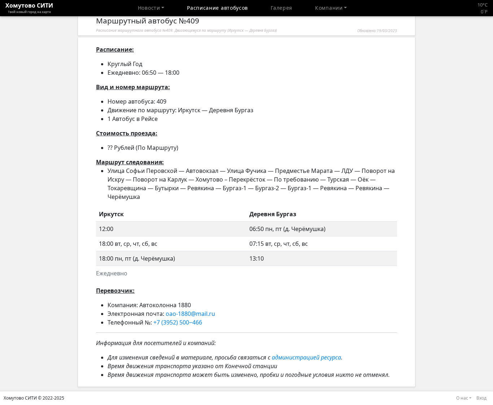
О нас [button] (462, 398)
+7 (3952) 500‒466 (177, 322)
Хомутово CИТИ (29, 7)
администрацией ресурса (306, 357)
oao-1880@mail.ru (190, 314)
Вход (481, 398)
